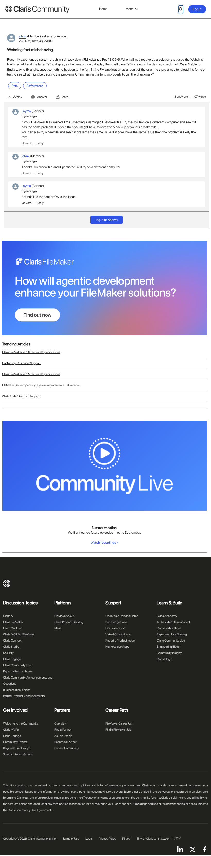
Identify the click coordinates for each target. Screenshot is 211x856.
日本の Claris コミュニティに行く (159, 838)
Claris (6, 583)
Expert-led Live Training (172, 634)
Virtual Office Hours (118, 634)
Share (64, 97)
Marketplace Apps (117, 646)
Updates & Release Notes (122, 616)
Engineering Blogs (168, 646)
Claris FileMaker (13, 622)
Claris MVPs (11, 729)
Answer (42, 97)
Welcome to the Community (20, 723)
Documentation (115, 628)
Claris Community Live (17, 665)
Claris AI (8, 616)
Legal (88, 838)
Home (103, 9)
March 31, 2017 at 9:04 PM (36, 41)
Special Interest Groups (18, 754)
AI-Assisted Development (173, 622)
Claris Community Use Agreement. (30, 810)
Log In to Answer (106, 220)
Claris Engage (12, 659)
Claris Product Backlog (68, 622)
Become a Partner (65, 742)
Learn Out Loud (13, 628)
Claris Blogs (164, 659)
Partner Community (66, 748)
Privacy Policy (107, 838)
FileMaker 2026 (64, 616)
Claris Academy (167, 616)
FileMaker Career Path (119, 723)
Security (8, 653)
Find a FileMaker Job (118, 729)
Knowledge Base (116, 622)
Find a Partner (63, 729)
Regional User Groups (17, 748)
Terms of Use (71, 838)
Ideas (57, 628)
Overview (60, 723)
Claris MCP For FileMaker (19, 634)
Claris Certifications (169, 628)
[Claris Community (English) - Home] (37, 9)
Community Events (15, 742)
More (129, 9)
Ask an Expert (63, 736)
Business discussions (16, 690)
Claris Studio (11, 646)
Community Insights (169, 653)
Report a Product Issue (17, 671)
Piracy (126, 838)
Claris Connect (12, 640)
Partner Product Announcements (24, 696)
